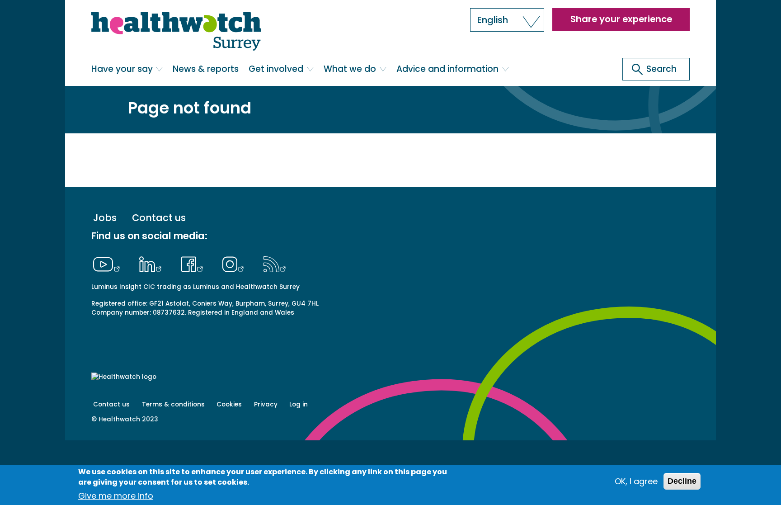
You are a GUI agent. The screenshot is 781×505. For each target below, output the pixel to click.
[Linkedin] (152, 263)
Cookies (229, 404)
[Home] (176, 32)
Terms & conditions (173, 404)
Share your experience (621, 19)
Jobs (105, 218)
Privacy (266, 404)
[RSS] (274, 263)
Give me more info (115, 495)
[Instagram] (235, 263)
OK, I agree (636, 481)
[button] (507, 20)
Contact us (159, 218)
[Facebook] (194, 263)
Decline (682, 481)
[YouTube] (109, 263)
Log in (298, 404)
